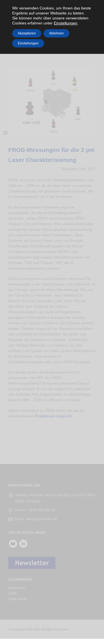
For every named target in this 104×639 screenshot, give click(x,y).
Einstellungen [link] (65, 23)
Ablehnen (56, 33)
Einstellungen (28, 43)
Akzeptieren (27, 33)
